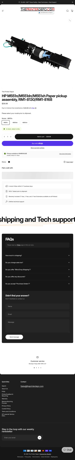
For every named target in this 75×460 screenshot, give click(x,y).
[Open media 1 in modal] (70, 20)
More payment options (37, 148)
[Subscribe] (39, 437)
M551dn (15, 122)
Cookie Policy (6, 409)
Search (4, 386)
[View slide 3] (39, 368)
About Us (5, 389)
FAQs (18, 245)
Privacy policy (28, 456)
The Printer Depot (8, 92)
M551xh (25, 122)
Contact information (45, 456)
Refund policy (20, 456)
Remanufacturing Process (7, 402)
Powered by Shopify (45, 454)
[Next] (72, 2)
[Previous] (3, 2)
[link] (32, 386)
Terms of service (36, 456)
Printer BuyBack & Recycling (7, 395)
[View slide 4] (41, 368)
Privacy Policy (6, 406)
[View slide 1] (34, 368)
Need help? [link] (69, 162)
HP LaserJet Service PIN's (8, 415)
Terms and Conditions (9, 411)
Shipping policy (54, 456)
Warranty (4, 399)
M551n (6, 122)
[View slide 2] (36, 368)
